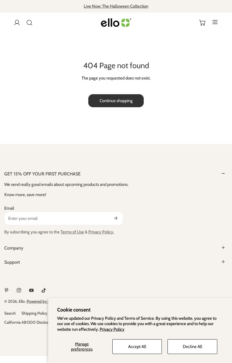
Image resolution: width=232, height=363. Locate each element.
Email (9, 208)
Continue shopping (116, 100)
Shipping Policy (34, 313)
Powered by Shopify (44, 301)
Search (10, 313)
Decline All (192, 346)
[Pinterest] (6, 290)
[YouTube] (31, 290)
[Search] (29, 22)
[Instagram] (19, 290)
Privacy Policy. (101, 232)
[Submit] (116, 218)
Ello (22, 301)
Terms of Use (72, 232)
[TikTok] (44, 290)
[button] (202, 22)
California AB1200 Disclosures (30, 322)
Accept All (137, 346)
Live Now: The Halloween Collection (116, 6)
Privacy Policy (112, 329)
